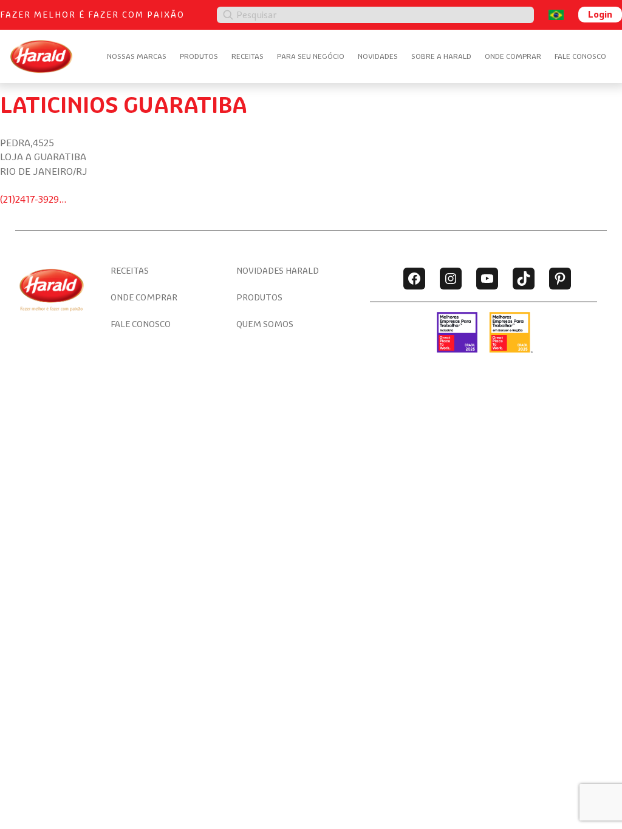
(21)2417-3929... (33, 199)
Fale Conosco (580, 56)
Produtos (199, 56)
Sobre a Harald (441, 56)
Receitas (247, 56)
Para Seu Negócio (310, 56)
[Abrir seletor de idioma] (556, 15)
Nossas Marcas (136, 56)
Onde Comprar (513, 56)
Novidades (378, 56)
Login (600, 14)
